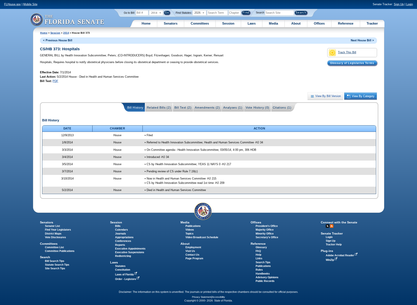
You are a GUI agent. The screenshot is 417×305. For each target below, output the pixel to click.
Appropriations (124, 237)
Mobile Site (30, 4)
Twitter (327, 226)
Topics (189, 233)
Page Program (194, 258)
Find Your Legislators (58, 229)
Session (228, 23)
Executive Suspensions (129, 252)
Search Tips (263, 262)
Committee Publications (59, 251)
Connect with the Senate (339, 222)
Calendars (121, 229)
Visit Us (190, 251)
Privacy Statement (201, 297)
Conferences (123, 241)
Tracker (372, 23)
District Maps (53, 233)
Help (258, 254)
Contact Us (192, 254)
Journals (120, 233)
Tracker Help (334, 244)
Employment (193, 247)
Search (260, 12)
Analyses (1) (232, 107)
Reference (345, 23)
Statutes (120, 266)
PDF (55, 81)
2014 (66, 33)
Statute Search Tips (57, 264)
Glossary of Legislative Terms (352, 63)
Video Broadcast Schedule (201, 237)
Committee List (54, 247)
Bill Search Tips (54, 261)
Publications (193, 226)
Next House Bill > (362, 40)
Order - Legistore (126, 279)
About (296, 23)
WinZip (330, 260)
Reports (120, 245)
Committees (200, 23)
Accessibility (218, 297)
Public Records (265, 281)
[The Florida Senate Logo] (67, 19)
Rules (259, 269)
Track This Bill (347, 52)
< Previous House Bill (57, 40)
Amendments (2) (207, 107)
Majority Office (265, 229)
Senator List (52, 226)
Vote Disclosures (55, 237)
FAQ (258, 251)
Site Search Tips (55, 268)
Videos (189, 229)
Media (273, 23)
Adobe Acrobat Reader (340, 255)
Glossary (261, 247)
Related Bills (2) (159, 107)
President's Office (267, 226)
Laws (252, 23)
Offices (319, 23)
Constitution (122, 269)
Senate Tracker (332, 233)
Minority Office (265, 233)
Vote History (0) (257, 107)
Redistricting (123, 256)
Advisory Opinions (267, 277)
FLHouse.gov (12, 4)
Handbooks (263, 273)
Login (409, 4)
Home (146, 23)
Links (259, 258)
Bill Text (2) (183, 107)
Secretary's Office (267, 237)
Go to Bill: (129, 13)
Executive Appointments (130, 248)
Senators (170, 23)
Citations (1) (282, 107)
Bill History (135, 107)
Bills (118, 226)
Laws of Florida (124, 274)
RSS (331, 226)
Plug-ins (327, 251)
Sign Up (399, 4)
